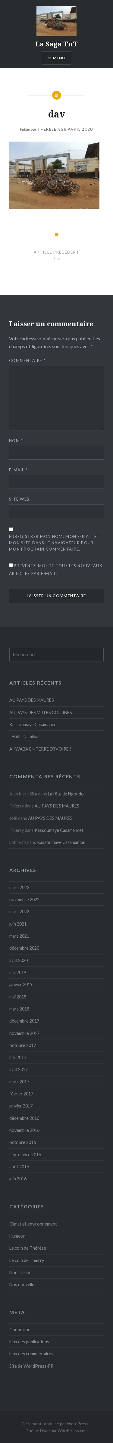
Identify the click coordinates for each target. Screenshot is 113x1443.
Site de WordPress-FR (31, 1366)
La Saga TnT (56, 43)
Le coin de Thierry (26, 1260)
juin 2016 (18, 1178)
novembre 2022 (24, 899)
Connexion (19, 1329)
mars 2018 (19, 1008)
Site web (19, 499)
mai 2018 (17, 996)
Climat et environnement (33, 1223)
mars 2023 (19, 887)
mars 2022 (19, 911)
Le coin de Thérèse (27, 1248)
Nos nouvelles (22, 1284)
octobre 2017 (22, 1045)
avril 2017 (18, 1069)
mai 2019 (17, 972)
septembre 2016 (25, 1154)
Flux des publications (29, 1341)
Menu (59, 58)
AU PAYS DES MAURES (31, 700)
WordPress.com (73, 1430)
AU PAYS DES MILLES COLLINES (40, 712)
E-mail (18, 469)
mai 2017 (17, 1057)
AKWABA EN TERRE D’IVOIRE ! (40, 748)
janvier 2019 (21, 984)
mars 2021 (19, 936)
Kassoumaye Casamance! (33, 724)
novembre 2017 (24, 1033)
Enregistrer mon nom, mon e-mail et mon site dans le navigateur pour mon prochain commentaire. (54, 542)
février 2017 (21, 1093)
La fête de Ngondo (66, 793)
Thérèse (46, 129)
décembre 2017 (24, 1020)
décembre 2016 (24, 1118)
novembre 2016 (24, 1130)
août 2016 (19, 1166)
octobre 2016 (22, 1142)
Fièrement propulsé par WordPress (55, 1423)
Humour (17, 1235)
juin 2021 (18, 923)
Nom (16, 440)
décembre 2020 (24, 948)
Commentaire (27, 360)
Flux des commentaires (31, 1353)
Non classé (19, 1272)
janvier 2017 (21, 1105)
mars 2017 (19, 1081)
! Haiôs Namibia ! (25, 736)
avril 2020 (18, 960)
